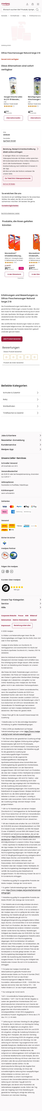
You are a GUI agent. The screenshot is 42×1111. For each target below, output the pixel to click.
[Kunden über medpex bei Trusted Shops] (13, 588)
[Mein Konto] (27, 4)
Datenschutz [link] (6, 620)
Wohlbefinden (14, 16)
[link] (5, 555)
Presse (20, 616)
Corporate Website (8, 616)
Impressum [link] (5, 625)
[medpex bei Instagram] (7, 571)
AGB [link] (26, 616)
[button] (17, 178)
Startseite (4, 16)
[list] (21, 31)
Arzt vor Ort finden (9, 184)
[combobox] (21, 10)
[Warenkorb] (32, 4)
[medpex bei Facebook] (3, 571)
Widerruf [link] (33, 616)
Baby (24, 16)
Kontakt (33, 620)
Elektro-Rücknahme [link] (21, 620)
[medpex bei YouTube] (11, 571)
